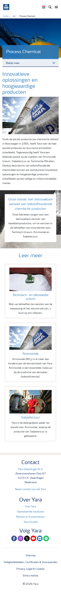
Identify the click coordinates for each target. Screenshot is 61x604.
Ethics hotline (30, 576)
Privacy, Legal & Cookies (30, 569)
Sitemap (31, 555)
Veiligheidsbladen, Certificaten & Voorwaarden (30, 562)
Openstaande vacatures (30, 512)
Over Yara (30, 506)
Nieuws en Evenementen (30, 517)
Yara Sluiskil (31, 522)
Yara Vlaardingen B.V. (30, 469)
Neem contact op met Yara (30, 489)
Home (6, 16)
